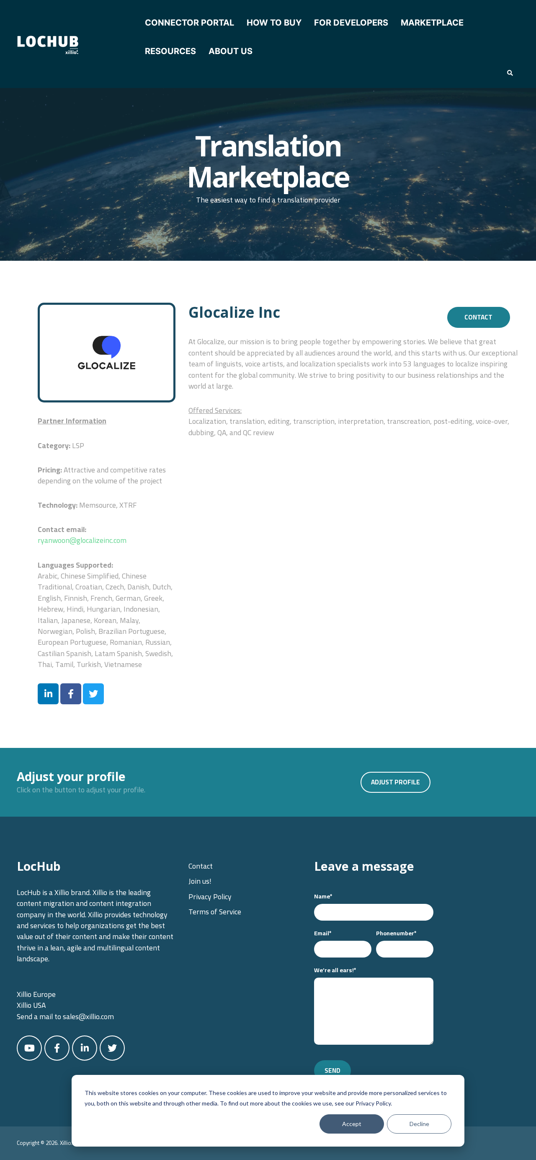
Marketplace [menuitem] (432, 23)
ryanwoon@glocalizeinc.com (82, 540)
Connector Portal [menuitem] (189, 23)
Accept (351, 1123)
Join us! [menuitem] (199, 881)
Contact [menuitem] (200, 866)
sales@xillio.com (88, 1016)
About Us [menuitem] (231, 51)
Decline (419, 1123)
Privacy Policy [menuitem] (210, 896)
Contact (478, 317)
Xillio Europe (36, 994)
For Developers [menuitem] (351, 23)
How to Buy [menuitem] (274, 23)
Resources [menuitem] (170, 51)
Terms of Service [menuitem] (214, 912)
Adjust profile (395, 782)
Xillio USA (31, 1005)
